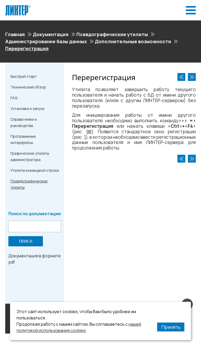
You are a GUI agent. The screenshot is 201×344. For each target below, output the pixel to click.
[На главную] (18, 7)
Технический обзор (28, 87)
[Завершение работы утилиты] (192, 77)
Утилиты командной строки (34, 170)
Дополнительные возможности (133, 41)
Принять (171, 327)
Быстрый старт (23, 76)
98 (89, 132)
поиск (25, 241)
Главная (15, 34)
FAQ (13, 97)
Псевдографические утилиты (112, 34)
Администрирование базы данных (46, 41)
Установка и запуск (27, 108)
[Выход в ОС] (181, 77)
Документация (51, 34)
